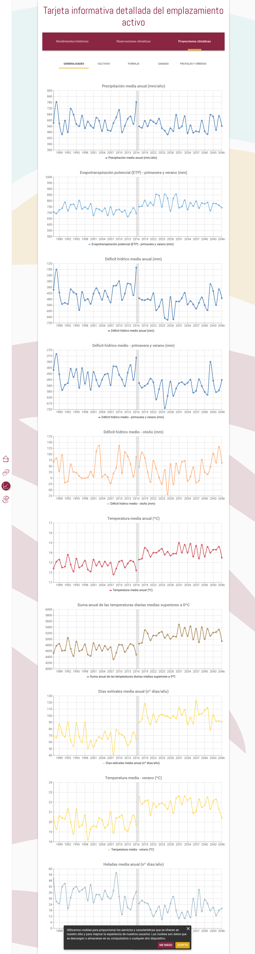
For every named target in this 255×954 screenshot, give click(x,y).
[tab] (72, 41)
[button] (5, 459)
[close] (188, 928)
